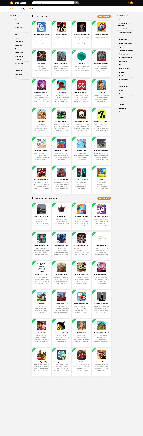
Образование (123, 61)
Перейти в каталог (104, 16)
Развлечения (123, 86)
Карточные (18, 45)
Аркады (17, 23)
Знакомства (123, 36)
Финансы (122, 104)
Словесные (18, 67)
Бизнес (121, 20)
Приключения (19, 56)
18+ (16, 20)
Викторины (18, 27)
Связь (121, 90)
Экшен (17, 78)
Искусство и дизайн (125, 43)
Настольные (19, 52)
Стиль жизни (123, 101)
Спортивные (19, 70)
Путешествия (123, 79)
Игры (24, 9)
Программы (36, 9)
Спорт (121, 97)
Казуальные (19, 41)
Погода (121, 72)
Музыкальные (19, 49)
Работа (121, 83)
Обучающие (123, 65)
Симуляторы (19, 63)
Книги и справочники (126, 50)
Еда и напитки (123, 28)
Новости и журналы (125, 57)
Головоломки (19, 31)
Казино (17, 38)
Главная (15, 9)
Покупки (121, 75)
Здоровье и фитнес (125, 32)
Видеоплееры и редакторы (123, 24)
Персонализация (124, 68)
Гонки (16, 34)
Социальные (123, 94)
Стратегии (18, 74)
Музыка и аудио (124, 54)
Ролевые (18, 59)
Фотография (123, 108)
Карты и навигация (125, 47)
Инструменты (123, 39)
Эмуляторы (123, 112)
